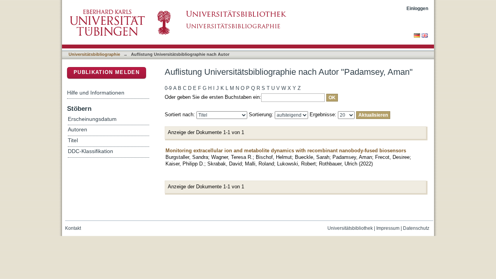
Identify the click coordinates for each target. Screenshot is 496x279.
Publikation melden (107, 72)
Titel (73, 140)
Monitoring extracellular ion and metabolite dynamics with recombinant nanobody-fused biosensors (285, 150)
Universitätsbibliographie (94, 54)
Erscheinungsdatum (92, 119)
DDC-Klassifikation (90, 151)
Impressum (388, 228)
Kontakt (73, 228)
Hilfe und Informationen (95, 93)
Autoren (77, 130)
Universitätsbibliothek (350, 228)
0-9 (168, 88)
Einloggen (417, 8)
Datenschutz (416, 228)
